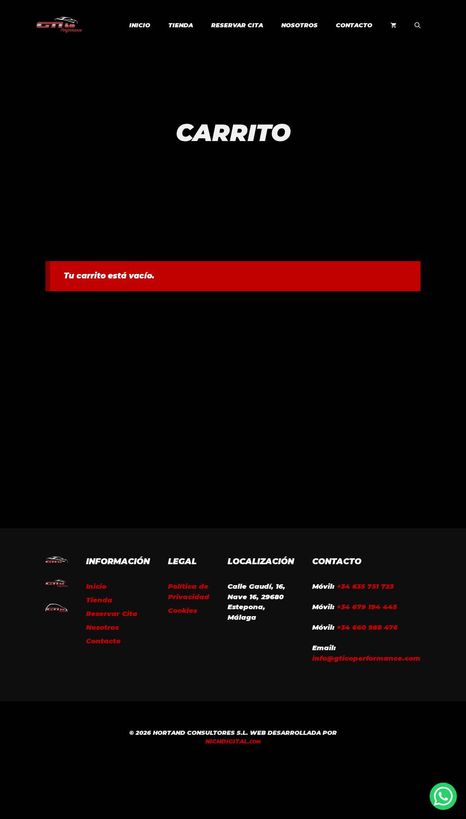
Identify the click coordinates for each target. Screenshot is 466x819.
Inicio (139, 25)
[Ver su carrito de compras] (393, 25)
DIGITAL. (233, 741)
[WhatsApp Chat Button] (443, 796)
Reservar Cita (237, 25)
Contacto (354, 25)
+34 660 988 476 (367, 627)
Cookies (182, 610)
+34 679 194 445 (367, 606)
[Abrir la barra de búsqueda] (417, 25)
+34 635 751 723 (365, 586)
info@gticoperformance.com (366, 658)
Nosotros (299, 25)
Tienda (180, 25)
